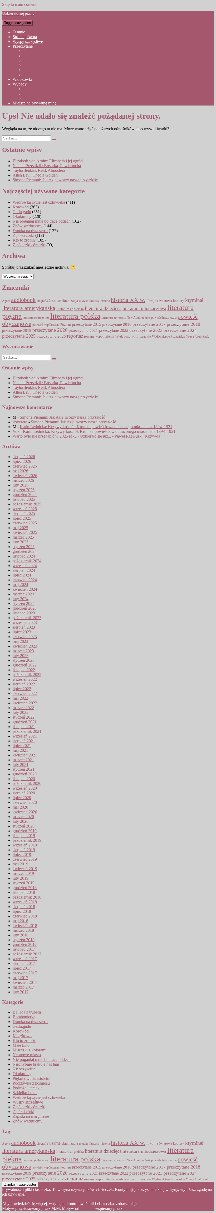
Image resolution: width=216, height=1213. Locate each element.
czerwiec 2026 (25, 466)
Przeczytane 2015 (38, 51)
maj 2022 (20, 698)
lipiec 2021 (22, 745)
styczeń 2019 (24, 883)
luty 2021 (20, 764)
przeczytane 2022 (113, 330)
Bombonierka (24, 1017)
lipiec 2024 (22, 575)
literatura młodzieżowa (144, 308)
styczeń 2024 (24, 603)
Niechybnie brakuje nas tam (36, 1064)
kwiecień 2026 (25, 475)
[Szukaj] (54, 139)
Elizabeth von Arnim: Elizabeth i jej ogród (48, 161)
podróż (145, 317)
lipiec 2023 (22, 632)
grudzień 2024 (25, 551)
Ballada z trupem (27, 1012)
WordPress (132, 1208)
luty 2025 (20, 542)
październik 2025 (27, 504)
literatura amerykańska (28, 308)
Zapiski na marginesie (31, 1116)
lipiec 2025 (22, 518)
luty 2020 (20, 821)
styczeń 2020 (24, 826)
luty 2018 (20, 935)
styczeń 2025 (24, 546)
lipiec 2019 (22, 854)
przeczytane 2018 (183, 324)
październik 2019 (27, 840)
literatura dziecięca (103, 308)
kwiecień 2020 (25, 812)
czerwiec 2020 (25, 802)
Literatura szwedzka (113, 317)
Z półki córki (23, 235)
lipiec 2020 (22, 797)
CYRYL (30, 89)
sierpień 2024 (24, 570)
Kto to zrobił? (24, 240)
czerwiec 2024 (25, 580)
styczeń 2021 (24, 769)
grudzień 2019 (25, 831)
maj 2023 (20, 641)
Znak (206, 336)
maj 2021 (20, 750)
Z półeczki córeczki (29, 245)
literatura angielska (70, 309)
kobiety (178, 301)
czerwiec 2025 (25, 523)
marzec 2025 (23, 537)
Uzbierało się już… (18, 13)
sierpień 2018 (24, 906)
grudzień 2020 (25, 774)
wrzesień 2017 (25, 958)
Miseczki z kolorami (29, 1050)
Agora (6, 301)
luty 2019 (20, 878)
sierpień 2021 (24, 741)
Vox (16, 431)
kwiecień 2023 (25, 646)
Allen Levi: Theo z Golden (35, 175)
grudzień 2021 (25, 722)
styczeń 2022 (24, 717)
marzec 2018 (23, 930)
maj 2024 (20, 584)
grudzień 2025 (25, 494)
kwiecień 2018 (25, 925)
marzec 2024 (23, 594)
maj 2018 (20, 921)
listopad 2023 (24, 613)
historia (105, 301)
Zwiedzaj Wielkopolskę (42, 98)
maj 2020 (20, 807)
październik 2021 (27, 731)
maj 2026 (20, 471)
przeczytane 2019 (16, 330)
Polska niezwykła (37, 93)
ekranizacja (70, 301)
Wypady (20, 84)
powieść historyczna (163, 317)
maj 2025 (20, 527)
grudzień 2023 (25, 608)
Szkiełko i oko (25, 1092)
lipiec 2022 (22, 688)
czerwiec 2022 (25, 693)
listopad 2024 (24, 556)
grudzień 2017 (25, 944)
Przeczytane (23, 46)
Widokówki (22, 79)
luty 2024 (20, 599)
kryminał (194, 300)
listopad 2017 (24, 949)
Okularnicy (22, 216)
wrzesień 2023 (25, 622)
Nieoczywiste (24, 1069)
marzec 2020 (23, 816)
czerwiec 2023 (25, 636)
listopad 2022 (24, 670)
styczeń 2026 (24, 490)
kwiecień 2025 (25, 532)
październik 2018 (27, 897)
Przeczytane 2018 (38, 65)
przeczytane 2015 (86, 324)
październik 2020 (27, 783)
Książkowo (22, 1036)
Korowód (21, 207)
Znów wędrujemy (27, 226)
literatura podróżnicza (36, 317)
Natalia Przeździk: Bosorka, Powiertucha (47, 165)
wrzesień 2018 (25, 902)
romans (89, 336)
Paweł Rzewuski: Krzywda (137, 436)
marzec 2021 (23, 760)
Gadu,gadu (22, 211)
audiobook (23, 300)
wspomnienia (104, 336)
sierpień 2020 (24, 793)
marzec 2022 (23, 707)
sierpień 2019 (24, 850)
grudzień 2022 (25, 665)
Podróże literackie (27, 1088)
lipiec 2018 (22, 911)
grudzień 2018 (25, 887)
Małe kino (21, 1045)
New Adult (133, 317)
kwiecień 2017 (25, 982)
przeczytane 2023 (146, 330)
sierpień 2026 (24, 456)
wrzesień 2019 (25, 845)
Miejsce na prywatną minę (34, 103)
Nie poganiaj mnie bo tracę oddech (42, 221)
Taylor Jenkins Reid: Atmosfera (39, 170)
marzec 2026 (23, 480)
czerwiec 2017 (25, 973)
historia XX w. (128, 300)
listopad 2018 (24, 892)
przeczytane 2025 (19, 336)
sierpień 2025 (24, 513)
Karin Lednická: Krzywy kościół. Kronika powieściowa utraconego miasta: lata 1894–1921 (96, 426)
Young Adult (194, 336)
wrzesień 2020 (25, 788)
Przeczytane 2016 (38, 55)
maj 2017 (20, 977)
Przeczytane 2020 (38, 74)
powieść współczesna (45, 325)
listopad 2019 (24, 835)
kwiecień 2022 (25, 703)
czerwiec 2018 (25, 916)
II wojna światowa (159, 301)
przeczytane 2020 (50, 330)
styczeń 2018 (24, 940)
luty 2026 (20, 485)
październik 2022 (27, 674)
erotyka (83, 300)
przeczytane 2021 (83, 330)
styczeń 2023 (24, 660)
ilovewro (20, 422)
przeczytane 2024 (180, 330)
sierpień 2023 (24, 627)
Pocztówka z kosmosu (31, 1083)
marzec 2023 (23, 651)
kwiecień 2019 (25, 868)
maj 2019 (20, 864)
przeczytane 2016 (116, 324)
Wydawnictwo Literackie (133, 336)
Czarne (55, 300)
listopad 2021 (24, 726)
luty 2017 (20, 992)
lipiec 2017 (22, 968)
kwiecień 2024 (25, 589)
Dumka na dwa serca (30, 230)
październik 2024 (27, 561)
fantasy (94, 301)
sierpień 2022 (24, 684)
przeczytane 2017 (149, 324)
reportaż (75, 336)
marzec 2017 (23, 987)
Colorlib (87, 1208)
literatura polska (75, 316)
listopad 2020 (24, 778)
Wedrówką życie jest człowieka (39, 202)
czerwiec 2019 (25, 859)
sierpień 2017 (24, 963)
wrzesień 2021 (25, 736)
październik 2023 (27, 617)
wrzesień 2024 (25, 565)
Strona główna (25, 36)
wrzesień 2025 (25, 509)
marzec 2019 (23, 873)
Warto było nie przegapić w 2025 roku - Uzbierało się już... (62, 436)
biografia (42, 301)
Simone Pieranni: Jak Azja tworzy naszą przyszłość (55, 180)
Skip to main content (19, 4)
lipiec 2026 (22, 461)
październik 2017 (27, 954)
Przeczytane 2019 (38, 70)
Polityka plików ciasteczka (160, 1203)
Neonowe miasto (27, 1054)
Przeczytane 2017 (38, 60)
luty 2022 (20, 712)
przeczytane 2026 (51, 336)
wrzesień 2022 (25, 679)
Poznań (65, 325)
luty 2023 (20, 655)
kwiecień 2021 (25, 755)
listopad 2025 (24, 499)
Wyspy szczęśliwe (28, 41)
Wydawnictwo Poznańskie (168, 336)
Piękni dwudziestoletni (31, 1078)
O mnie (19, 32)
